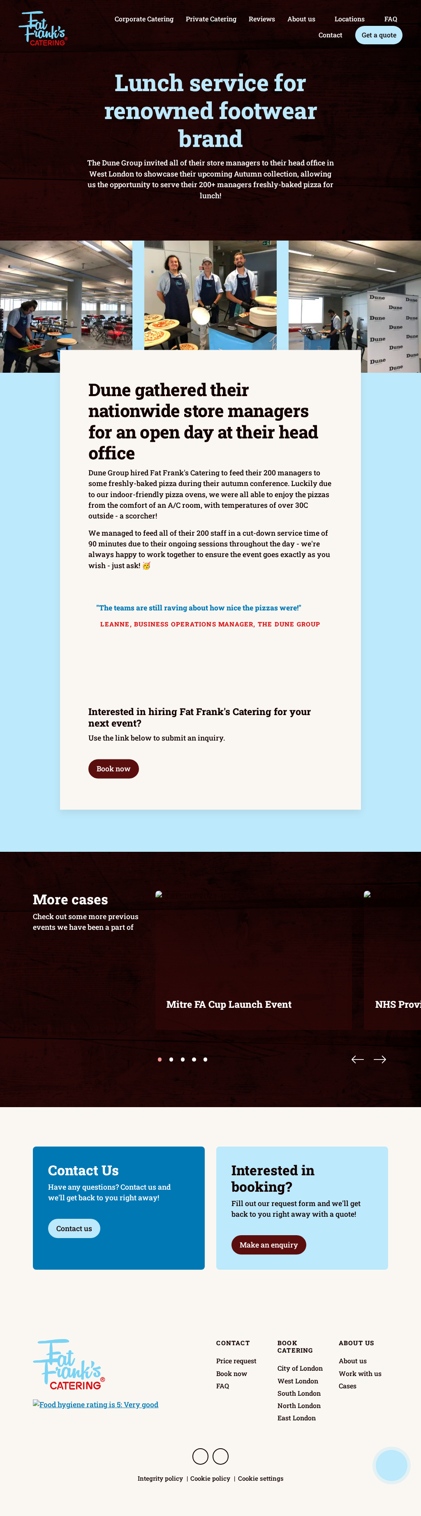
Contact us (74, 1228)
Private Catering (211, 18)
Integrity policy (160, 1478)
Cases (347, 1385)
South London (299, 1393)
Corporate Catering (144, 18)
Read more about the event (208, 1013)
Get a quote (379, 34)
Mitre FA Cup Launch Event (229, 1004)
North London (299, 1405)
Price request (236, 1360)
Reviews (262, 18)
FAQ (390, 18)
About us (301, 18)
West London (298, 1380)
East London (297, 1417)
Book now (114, 768)
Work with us (360, 1373)
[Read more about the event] (253, 960)
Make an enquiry (269, 1244)
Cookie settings (261, 1478)
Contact (330, 34)
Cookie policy (210, 1478)
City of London (300, 1368)
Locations (350, 18)
